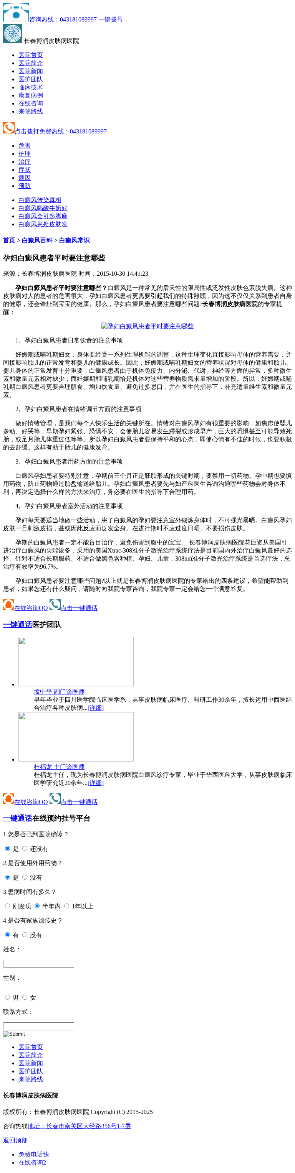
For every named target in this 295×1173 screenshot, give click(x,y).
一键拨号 (110, 19)
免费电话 (33, 1154)
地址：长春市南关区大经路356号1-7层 (79, 1126)
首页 (9, 240)
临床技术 (30, 87)
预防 (24, 186)
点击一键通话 (79, 608)
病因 (24, 177)
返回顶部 (15, 1140)
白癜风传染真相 (39, 200)
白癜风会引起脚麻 (43, 216)
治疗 (24, 161)
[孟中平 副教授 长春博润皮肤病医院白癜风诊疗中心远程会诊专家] (76, 684)
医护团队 (30, 79)
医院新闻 (30, 71)
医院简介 (30, 63)
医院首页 (30, 55)
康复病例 (30, 95)
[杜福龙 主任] (76, 759)
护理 (24, 153)
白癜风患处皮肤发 (43, 224)
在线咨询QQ (31, 608)
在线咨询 (30, 103)
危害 (24, 145)
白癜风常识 (74, 240)
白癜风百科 (37, 240)
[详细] (96, 707)
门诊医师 (59, 691)
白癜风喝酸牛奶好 (43, 208)
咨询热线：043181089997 (63, 19)
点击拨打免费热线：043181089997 (61, 131)
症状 (24, 169)
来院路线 (30, 111)
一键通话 (17, 624)
